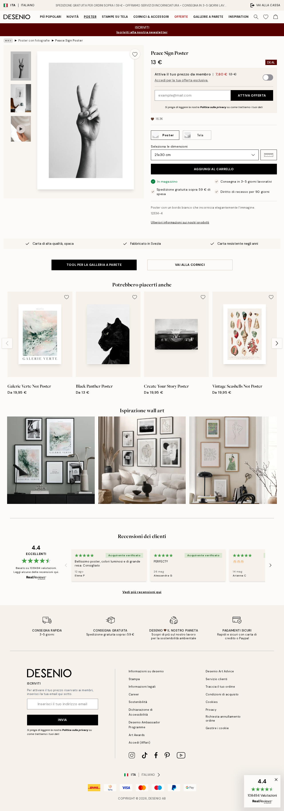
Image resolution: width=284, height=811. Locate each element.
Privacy (211, 710)
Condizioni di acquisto (222, 694)
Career (134, 694)
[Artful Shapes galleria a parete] (142, 460)
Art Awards (137, 735)
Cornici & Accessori (151, 17)
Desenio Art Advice (220, 671)
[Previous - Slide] (7, 343)
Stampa (134, 679)
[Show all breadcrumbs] (8, 40)
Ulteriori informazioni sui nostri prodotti (180, 222)
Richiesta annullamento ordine (223, 718)
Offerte (181, 17)
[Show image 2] (21, 98)
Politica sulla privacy (213, 107)
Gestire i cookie (217, 728)
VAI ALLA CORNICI (190, 265)
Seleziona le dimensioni (169, 146)
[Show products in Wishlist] (266, 17)
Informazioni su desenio (146, 671)
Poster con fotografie (34, 40)
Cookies (212, 702)
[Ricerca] (256, 17)
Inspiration (239, 17)
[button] (268, 155)
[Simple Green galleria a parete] (233, 460)
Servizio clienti (216, 679)
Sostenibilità (138, 702)
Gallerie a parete (208, 17)
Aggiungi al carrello (214, 169)
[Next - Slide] (277, 343)
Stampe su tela (115, 17)
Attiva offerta (252, 95)
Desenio (154, 798)
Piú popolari (50, 17)
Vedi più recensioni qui (142, 592)
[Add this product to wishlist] (135, 54)
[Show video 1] (21, 129)
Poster (90, 17)
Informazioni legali (142, 687)
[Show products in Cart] (275, 17)
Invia (62, 720)
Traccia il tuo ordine (220, 687)
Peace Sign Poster (69, 40)
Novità (73, 17)
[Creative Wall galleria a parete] (51, 460)
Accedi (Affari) (139, 742)
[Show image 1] (21, 66)
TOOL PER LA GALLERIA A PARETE (94, 265)
